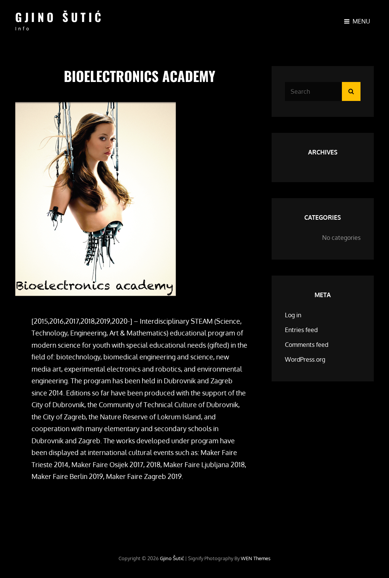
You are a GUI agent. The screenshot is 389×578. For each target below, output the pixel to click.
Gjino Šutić (59, 16)
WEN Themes (255, 558)
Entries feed (301, 330)
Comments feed (306, 344)
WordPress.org (305, 359)
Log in (293, 315)
